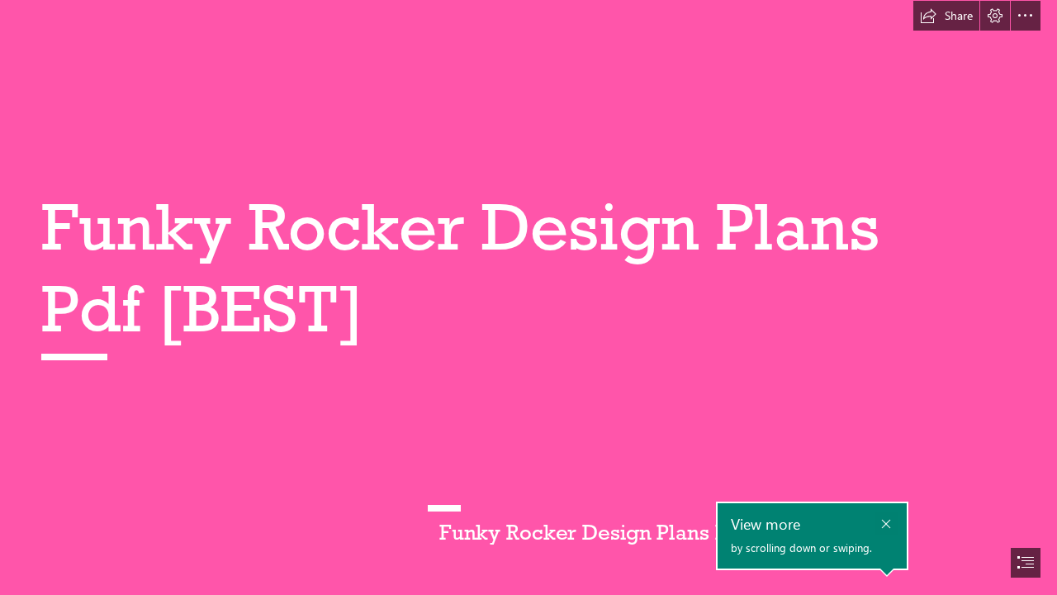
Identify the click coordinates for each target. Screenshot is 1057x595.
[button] (946, 16)
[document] (528, 297)
